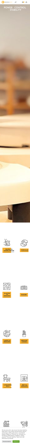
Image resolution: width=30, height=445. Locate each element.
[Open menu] (15, 2)
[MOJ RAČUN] (26, 2)
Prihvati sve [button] (16, 441)
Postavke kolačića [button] (7, 441)
